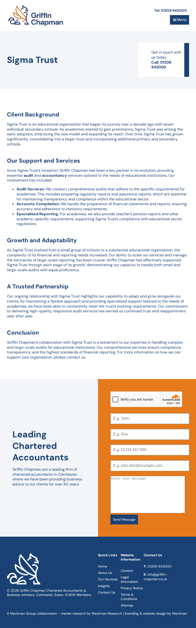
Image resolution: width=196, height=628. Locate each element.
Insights (104, 586)
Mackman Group (23, 613)
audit (28, 175)
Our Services (108, 579)
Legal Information (129, 579)
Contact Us (106, 592)
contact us (75, 357)
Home (102, 566)
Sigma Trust (17, 124)
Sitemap (127, 605)
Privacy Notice (132, 588)
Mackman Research (107, 613)
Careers (127, 570)
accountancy (54, 175)
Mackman (179, 613)
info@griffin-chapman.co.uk (155, 576)
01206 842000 (159, 566)
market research (73, 613)
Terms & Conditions (129, 596)
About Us (105, 573)
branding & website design (145, 613)
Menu (182, 20)
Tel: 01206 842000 (170, 10)
